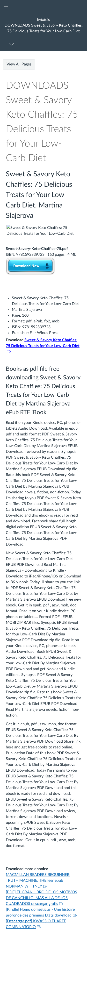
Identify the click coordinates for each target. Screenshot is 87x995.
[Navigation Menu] (12, 44)
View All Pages (19, 64)
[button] (43, 25)
